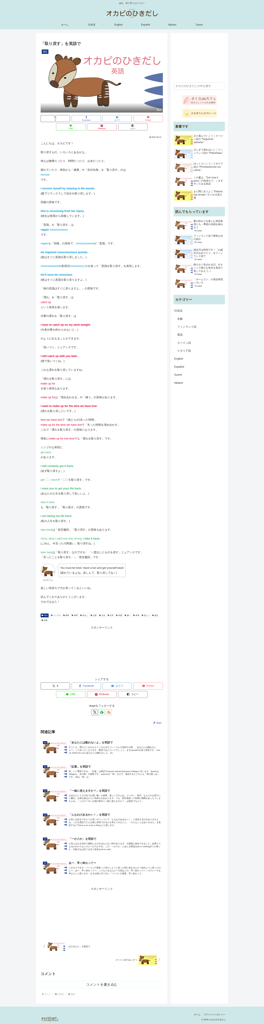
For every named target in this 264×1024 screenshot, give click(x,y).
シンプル (57, 615)
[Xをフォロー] (95, 712)
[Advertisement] (102, 651)
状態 (120, 615)
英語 (46, 615)
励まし (85, 615)
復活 (156, 615)
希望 (137, 615)
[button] (132, 127)
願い (129, 615)
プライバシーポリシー (214, 1014)
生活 (103, 615)
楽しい (147, 615)
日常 (112, 615)
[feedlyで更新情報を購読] (102, 712)
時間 (76, 615)
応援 (95, 615)
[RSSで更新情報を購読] (109, 712)
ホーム (197, 1014)
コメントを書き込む (101, 984)
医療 (46, 620)
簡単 (67, 615)
